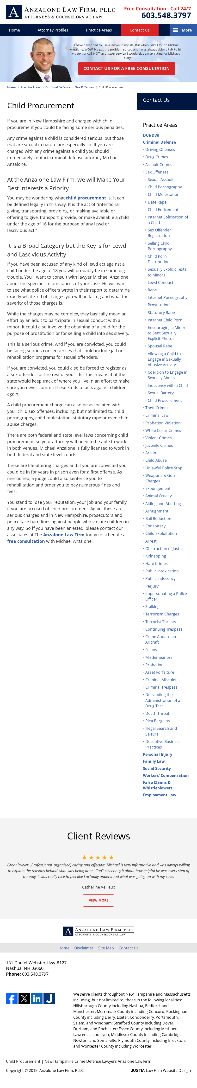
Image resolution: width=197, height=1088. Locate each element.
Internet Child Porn (165, 320)
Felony (151, 649)
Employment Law (159, 795)
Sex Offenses (156, 172)
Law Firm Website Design (161, 1070)
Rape (152, 290)
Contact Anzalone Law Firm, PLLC (157, 12)
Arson (150, 452)
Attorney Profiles (53, 30)
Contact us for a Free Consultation (126, 68)
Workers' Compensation (166, 775)
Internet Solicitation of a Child (168, 219)
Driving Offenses (160, 149)
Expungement (158, 488)
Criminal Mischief (160, 679)
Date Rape (157, 202)
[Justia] (49, 998)
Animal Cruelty (158, 496)
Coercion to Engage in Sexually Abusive (167, 375)
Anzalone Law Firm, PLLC (61, 1070)
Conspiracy (155, 526)
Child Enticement (163, 209)
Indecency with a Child (168, 385)
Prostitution (159, 304)
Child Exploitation (161, 533)
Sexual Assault (161, 179)
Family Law (154, 761)
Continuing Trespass (163, 629)
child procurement (86, 198)
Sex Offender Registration (159, 232)
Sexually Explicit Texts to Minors (167, 272)
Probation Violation (163, 423)
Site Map (106, 948)
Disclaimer (83, 948)
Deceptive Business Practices (162, 744)
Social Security (157, 768)
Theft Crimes (156, 407)
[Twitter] (24, 998)
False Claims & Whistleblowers (157, 785)
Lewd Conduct (160, 282)
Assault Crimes (158, 164)
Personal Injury (157, 754)
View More (98, 900)
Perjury (152, 586)
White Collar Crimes (163, 430)
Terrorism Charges (162, 614)
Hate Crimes (156, 563)
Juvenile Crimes (159, 445)
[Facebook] (12, 998)
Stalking (152, 606)
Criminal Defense (159, 142)
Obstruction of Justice (165, 548)
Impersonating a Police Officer (166, 596)
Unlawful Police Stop (163, 468)
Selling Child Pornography (160, 246)
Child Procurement (165, 400)
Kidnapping (155, 556)
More (187, 30)
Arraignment (156, 511)
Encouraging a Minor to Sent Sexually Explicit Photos (166, 333)
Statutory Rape (161, 312)
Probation (154, 664)
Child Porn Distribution (159, 259)
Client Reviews (98, 836)
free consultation (26, 541)
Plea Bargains (157, 720)
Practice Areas (99, 30)
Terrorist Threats (160, 621)
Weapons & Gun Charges (160, 478)
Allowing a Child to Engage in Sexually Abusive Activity (164, 359)
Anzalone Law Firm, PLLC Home (60, 12)
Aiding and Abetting (163, 503)
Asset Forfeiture (159, 672)
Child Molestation (163, 194)
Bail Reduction (158, 518)
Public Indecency (160, 578)
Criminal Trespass (161, 687)
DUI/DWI (151, 135)
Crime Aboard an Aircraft (160, 639)
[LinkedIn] (37, 998)
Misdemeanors (158, 657)
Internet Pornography (167, 297)
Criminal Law (156, 415)
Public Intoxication (162, 571)
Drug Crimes (156, 157)
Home (14, 30)
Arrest (151, 541)
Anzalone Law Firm (64, 535)
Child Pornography (165, 187)
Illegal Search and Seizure (161, 731)
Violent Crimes (158, 438)
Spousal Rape (160, 346)
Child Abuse (156, 460)
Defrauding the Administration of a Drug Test (162, 700)
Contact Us (140, 30)
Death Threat (157, 713)
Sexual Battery (161, 393)
